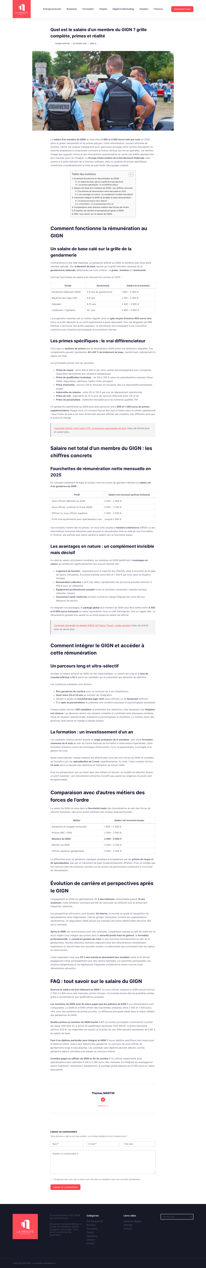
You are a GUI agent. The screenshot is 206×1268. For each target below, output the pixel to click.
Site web (128, 1144)
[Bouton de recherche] (190, 1216)
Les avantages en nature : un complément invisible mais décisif (106, 194)
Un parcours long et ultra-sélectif (92, 201)
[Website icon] (103, 1099)
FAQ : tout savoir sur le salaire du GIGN (93, 214)
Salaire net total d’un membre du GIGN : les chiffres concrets (103, 188)
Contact (128, 1228)
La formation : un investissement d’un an (96, 204)
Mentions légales (132, 1221)
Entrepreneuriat (52, 9)
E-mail (92, 1144)
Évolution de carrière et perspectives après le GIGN (99, 210)
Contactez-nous (182, 9)
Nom (56, 1144)
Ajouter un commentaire (65, 1153)
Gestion (144, 9)
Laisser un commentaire (65, 1187)
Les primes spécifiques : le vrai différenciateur (98, 185)
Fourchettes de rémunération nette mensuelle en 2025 (102, 191)
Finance (158, 9)
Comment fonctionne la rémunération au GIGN (96, 178)
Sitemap (128, 1224)
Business (72, 9)
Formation (88, 9)
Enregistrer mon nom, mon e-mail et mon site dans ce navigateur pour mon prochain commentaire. (97, 1179)
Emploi (103, 9)
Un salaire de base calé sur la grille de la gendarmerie (100, 182)
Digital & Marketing (123, 9)
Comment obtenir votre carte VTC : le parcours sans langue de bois (90, 428)
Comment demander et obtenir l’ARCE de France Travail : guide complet (92, 625)
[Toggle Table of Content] (130, 174)
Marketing (92, 1236)
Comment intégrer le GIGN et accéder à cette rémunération (102, 197)
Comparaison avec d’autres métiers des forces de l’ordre (101, 207)
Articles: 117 (103, 1106)
